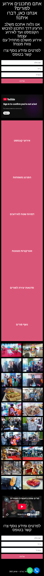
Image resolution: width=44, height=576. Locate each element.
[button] (36, 570)
